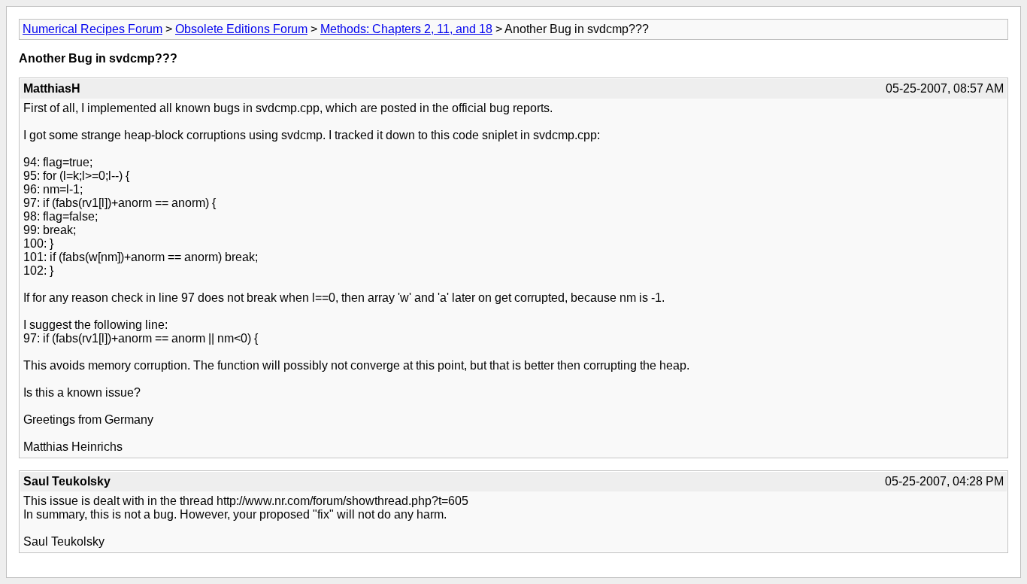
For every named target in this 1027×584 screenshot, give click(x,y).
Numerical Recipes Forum (92, 29)
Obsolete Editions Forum (241, 29)
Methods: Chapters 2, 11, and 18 (406, 29)
